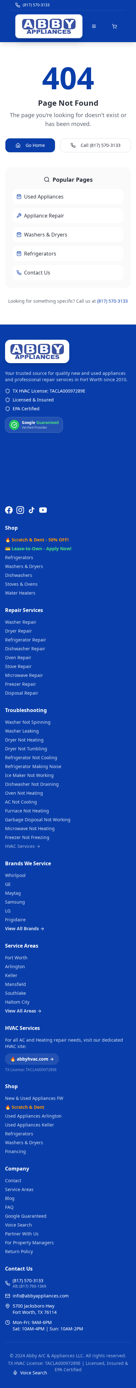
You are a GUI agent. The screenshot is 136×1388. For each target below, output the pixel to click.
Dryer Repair (18, 631)
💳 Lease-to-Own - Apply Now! (38, 549)
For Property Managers (29, 1243)
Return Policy (19, 1251)
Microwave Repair (24, 675)
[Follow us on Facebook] (9, 510)
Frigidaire (15, 920)
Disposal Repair (21, 693)
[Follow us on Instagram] (20, 510)
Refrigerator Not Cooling (31, 757)
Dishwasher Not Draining (32, 784)
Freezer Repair (20, 684)
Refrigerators (19, 557)
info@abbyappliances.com (41, 1296)
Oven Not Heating (24, 793)
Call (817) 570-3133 (101, 145)
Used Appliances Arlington (33, 1116)
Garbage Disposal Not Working (38, 820)
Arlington (15, 966)
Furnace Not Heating (27, 811)
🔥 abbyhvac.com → (32, 1059)
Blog (10, 1198)
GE (8, 884)
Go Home (35, 145)
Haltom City (17, 1002)
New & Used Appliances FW (34, 1098)
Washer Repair (20, 622)
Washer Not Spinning (28, 722)
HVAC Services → (22, 846)
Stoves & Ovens (21, 584)
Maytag (13, 893)
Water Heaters (20, 593)
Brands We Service (28, 863)
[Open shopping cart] (114, 26)
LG (7, 911)
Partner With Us (22, 1234)
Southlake (15, 993)
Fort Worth (16, 958)
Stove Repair (18, 666)
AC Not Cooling (21, 802)
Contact (13, 1180)
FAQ (9, 1207)
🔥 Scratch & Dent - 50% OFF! (37, 540)
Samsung (15, 902)
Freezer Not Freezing (27, 837)
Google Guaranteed (25, 1216)
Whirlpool (15, 875)
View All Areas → (23, 1011)
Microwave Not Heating (30, 828)
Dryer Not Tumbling (26, 749)
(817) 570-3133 (112, 301)
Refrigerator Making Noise (33, 766)
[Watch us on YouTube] (43, 510)
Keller (11, 975)
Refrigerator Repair (25, 640)
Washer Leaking (22, 731)
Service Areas (21, 945)
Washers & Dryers (24, 566)
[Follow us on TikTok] (31, 510)
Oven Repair (18, 657)
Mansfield (15, 984)
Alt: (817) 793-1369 (29, 1286)
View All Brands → (24, 928)
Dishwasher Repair (25, 649)
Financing (15, 1151)
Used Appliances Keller (29, 1125)
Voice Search (18, 1225)
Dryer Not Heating (24, 740)
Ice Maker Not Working (29, 775)
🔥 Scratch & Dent (24, 1107)
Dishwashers (18, 575)
